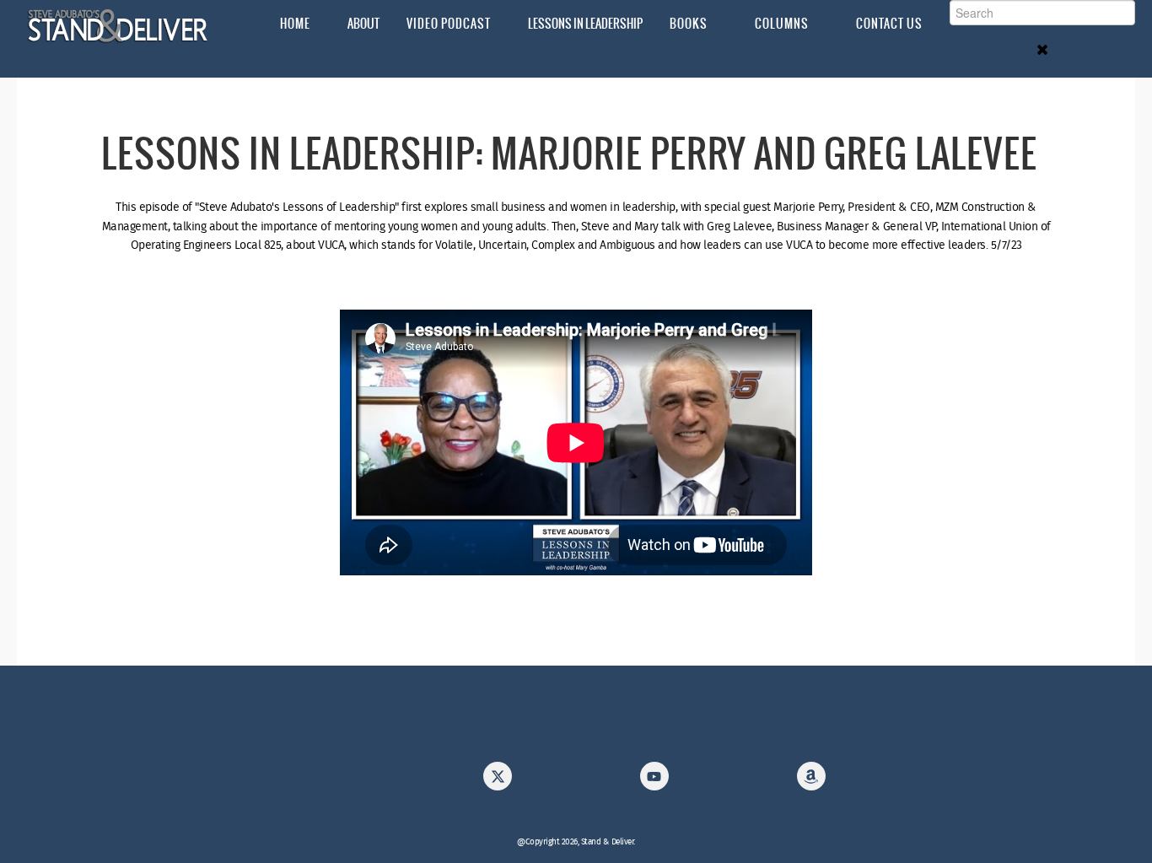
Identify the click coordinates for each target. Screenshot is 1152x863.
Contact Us (889, 23)
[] (497, 781)
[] (654, 781)
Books (689, 23)
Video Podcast (448, 23)
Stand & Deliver (118, 26)
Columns (782, 23)
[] (811, 781)
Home (295, 23)
